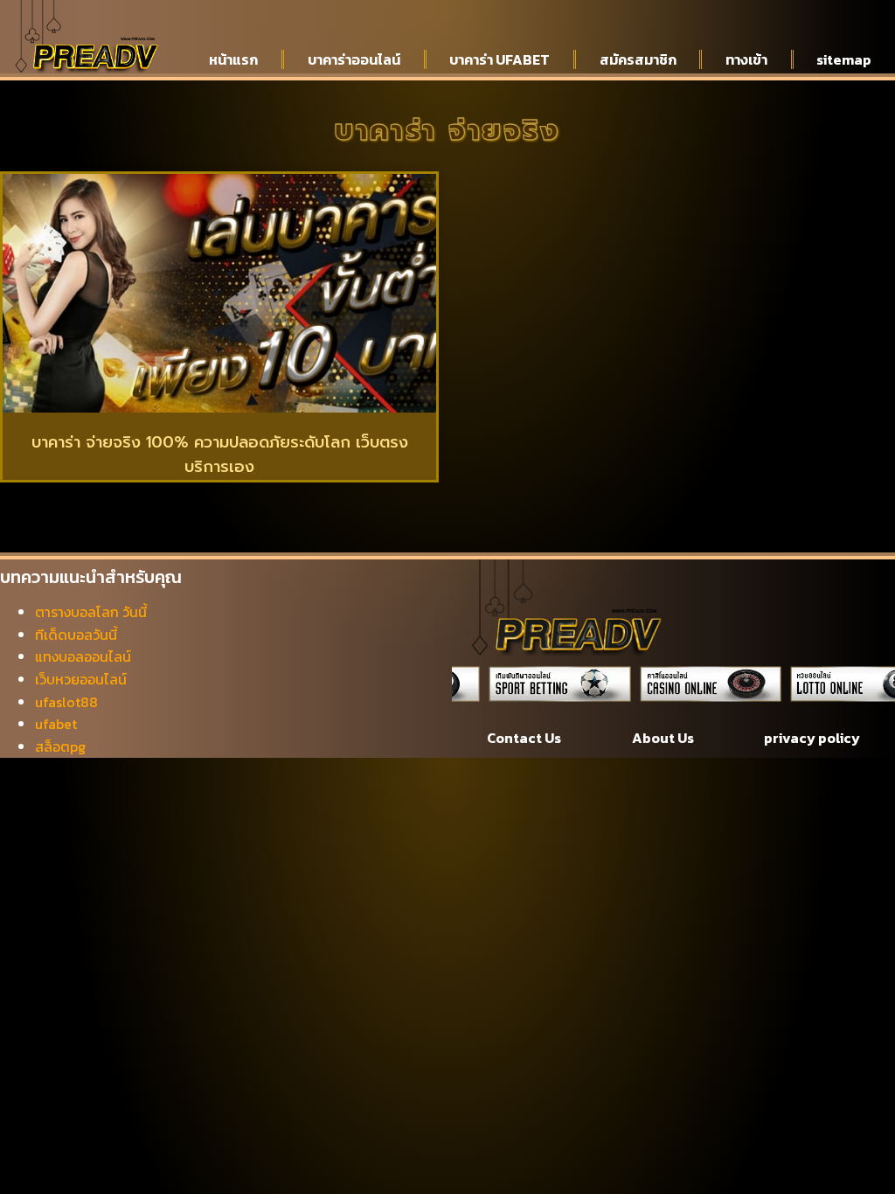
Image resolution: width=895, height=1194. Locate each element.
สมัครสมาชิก (638, 59)
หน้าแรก (233, 59)
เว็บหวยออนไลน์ (81, 679)
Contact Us (524, 737)
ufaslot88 (66, 701)
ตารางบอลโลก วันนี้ (91, 611)
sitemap (843, 59)
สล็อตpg (60, 746)
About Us (663, 737)
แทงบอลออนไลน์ (83, 656)
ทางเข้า (746, 59)
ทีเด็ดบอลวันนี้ (76, 634)
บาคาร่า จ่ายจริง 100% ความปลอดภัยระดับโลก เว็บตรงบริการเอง (219, 455)
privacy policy (812, 737)
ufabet (56, 723)
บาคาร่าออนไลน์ (354, 59)
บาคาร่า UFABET (499, 59)
